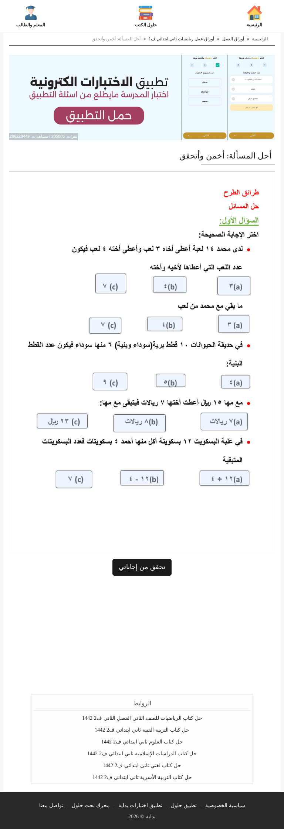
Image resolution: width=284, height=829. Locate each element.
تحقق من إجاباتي (142, 567)
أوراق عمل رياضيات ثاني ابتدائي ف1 (181, 38)
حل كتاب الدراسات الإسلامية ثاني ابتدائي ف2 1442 (142, 753)
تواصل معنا (51, 805)
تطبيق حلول (184, 805)
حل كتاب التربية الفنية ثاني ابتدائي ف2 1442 (142, 730)
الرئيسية (254, 24)
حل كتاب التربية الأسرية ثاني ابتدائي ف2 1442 (142, 777)
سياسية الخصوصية (225, 805)
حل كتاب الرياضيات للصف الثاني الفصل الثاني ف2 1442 (142, 718)
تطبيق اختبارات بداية (140, 805)
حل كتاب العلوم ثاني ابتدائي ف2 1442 (142, 742)
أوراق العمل (233, 38)
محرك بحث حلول (91, 805)
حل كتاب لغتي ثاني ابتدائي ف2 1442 (142, 765)
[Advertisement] (142, 635)
